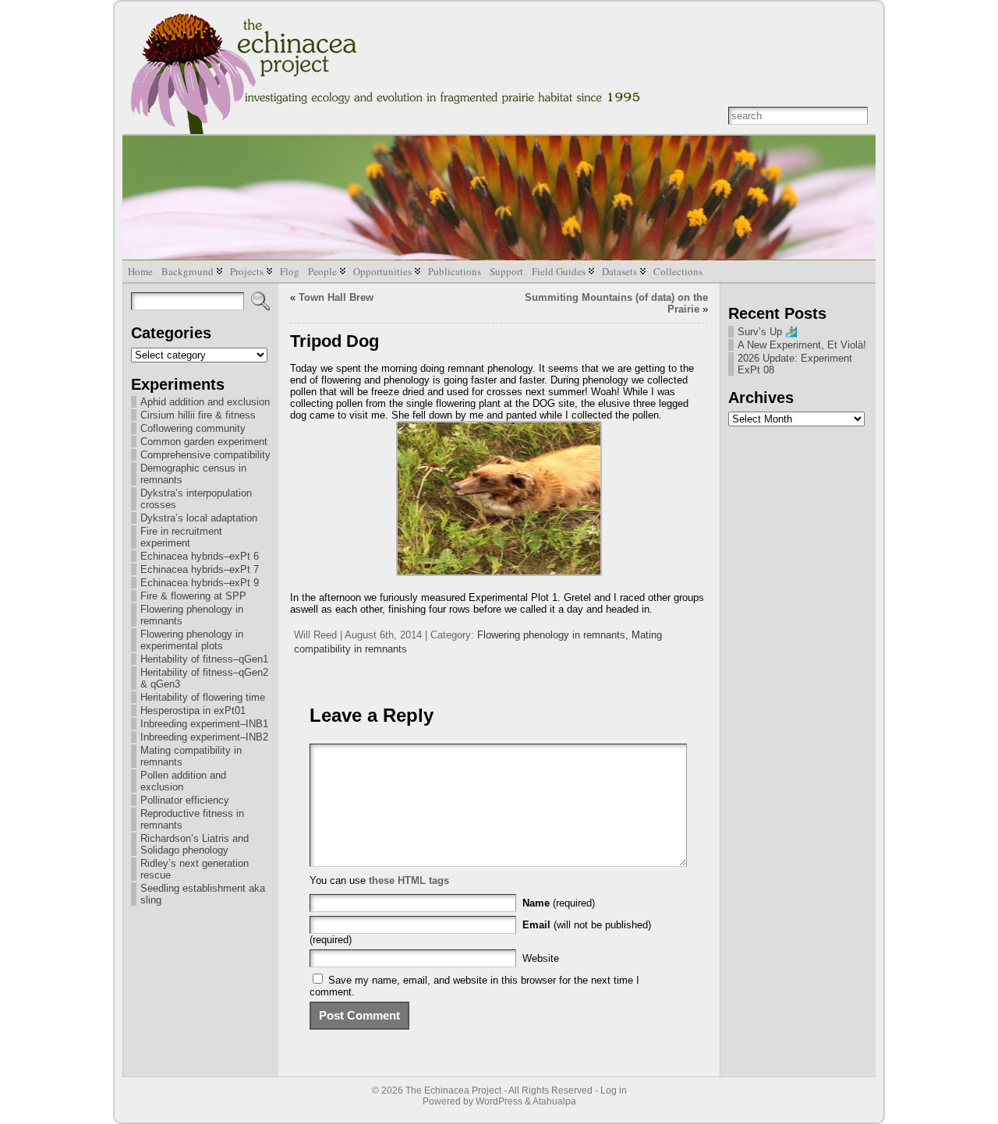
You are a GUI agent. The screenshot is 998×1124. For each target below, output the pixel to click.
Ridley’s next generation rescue (194, 869)
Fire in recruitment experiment (181, 537)
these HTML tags (409, 880)
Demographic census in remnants (193, 474)
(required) (558, 903)
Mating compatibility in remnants (191, 756)
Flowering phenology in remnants (191, 615)
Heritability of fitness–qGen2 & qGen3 (204, 678)
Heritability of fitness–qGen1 (204, 659)
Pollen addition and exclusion (183, 781)
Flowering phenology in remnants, (554, 635)
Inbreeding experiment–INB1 (204, 724)
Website (540, 958)
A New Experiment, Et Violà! (802, 345)
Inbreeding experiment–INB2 (204, 737)
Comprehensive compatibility (205, 455)
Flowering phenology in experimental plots (191, 640)
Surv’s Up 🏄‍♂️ (768, 332)
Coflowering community (193, 428)
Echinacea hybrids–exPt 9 (199, 583)
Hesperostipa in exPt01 (193, 710)
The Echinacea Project (453, 1090)
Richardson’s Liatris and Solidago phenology (194, 844)
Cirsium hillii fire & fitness (198, 415)
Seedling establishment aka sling (202, 894)
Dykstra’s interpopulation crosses (196, 499)
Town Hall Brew (336, 297)
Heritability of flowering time (202, 697)
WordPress (499, 1101)
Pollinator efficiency (184, 800)
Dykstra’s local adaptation (198, 518)
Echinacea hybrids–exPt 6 (199, 556)
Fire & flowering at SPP (193, 596)
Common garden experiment (203, 441)
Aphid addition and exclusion (205, 402)
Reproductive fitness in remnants (192, 819)
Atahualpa (554, 1101)
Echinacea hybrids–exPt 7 (199, 569)
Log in (613, 1090)
